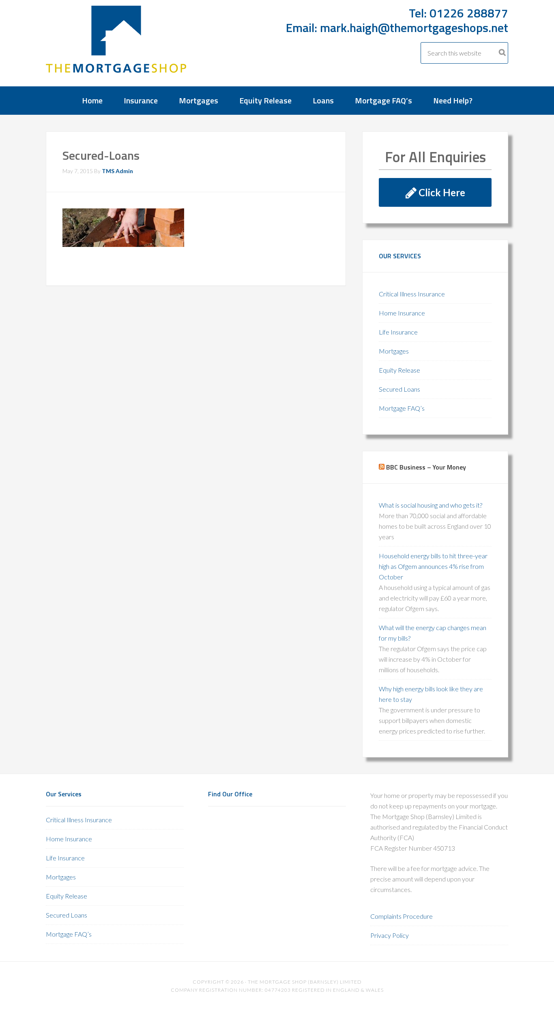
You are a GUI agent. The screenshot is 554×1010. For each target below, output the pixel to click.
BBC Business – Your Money (426, 467)
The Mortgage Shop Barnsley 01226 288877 (117, 45)
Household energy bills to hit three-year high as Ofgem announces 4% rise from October (433, 566)
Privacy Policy (389, 935)
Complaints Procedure (401, 916)
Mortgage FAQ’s (402, 408)
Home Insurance (402, 313)
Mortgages (394, 351)
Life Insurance (398, 332)
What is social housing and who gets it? (430, 505)
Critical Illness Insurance (412, 294)
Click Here (441, 192)
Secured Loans (399, 389)
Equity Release (399, 370)
